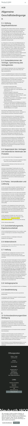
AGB (14, 388)
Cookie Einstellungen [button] (7, 422)
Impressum (14, 385)
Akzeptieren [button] (16, 422)
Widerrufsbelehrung (12, 246)
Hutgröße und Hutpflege (14, 382)
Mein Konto (14, 384)
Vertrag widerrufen (14, 391)
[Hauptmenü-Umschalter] (25, 2)
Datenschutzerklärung (14, 387)
